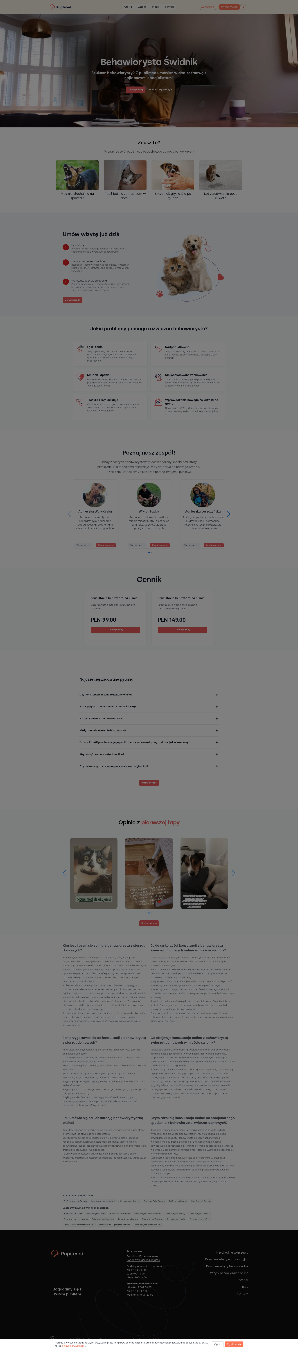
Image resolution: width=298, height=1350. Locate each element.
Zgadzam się (234, 1344)
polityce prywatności (73, 1346)
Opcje (217, 1344)
